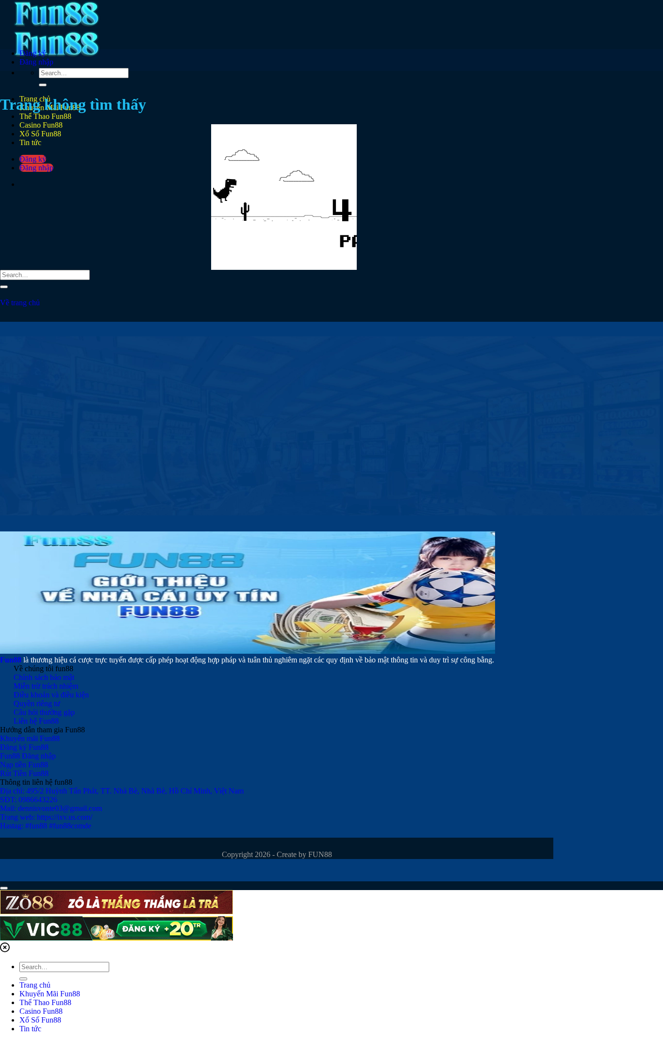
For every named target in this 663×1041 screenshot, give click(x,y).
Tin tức (30, 1028)
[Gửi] (43, 84)
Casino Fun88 (41, 1011)
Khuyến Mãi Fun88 (49, 994)
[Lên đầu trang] (4, 888)
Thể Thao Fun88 (45, 116)
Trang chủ (34, 985)
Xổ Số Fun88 (40, 1020)
